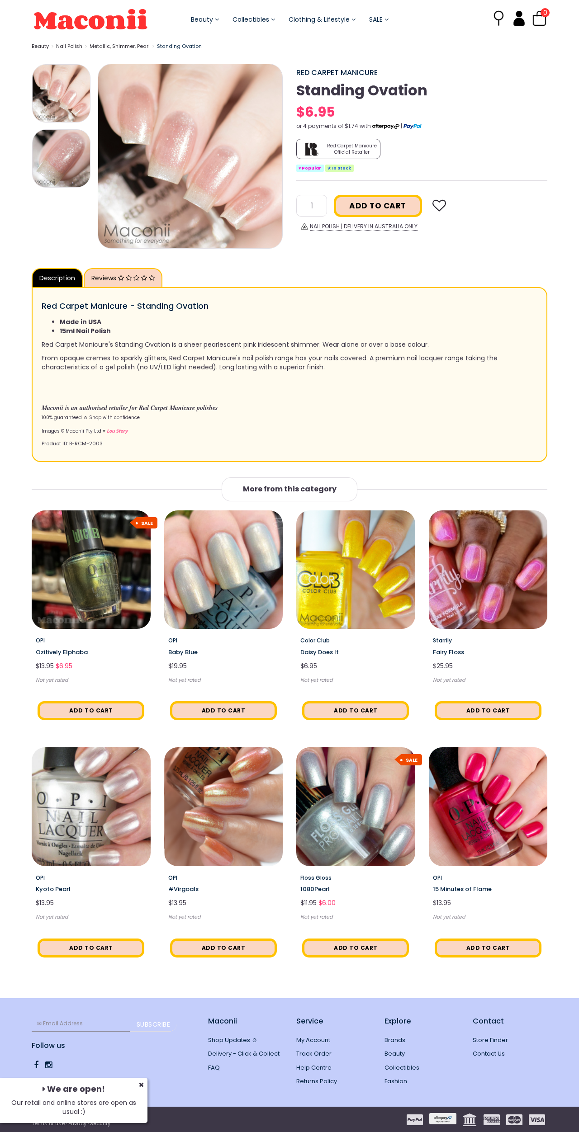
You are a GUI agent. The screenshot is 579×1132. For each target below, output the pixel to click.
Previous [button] (109, 156)
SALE (376, 19)
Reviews (104, 278)
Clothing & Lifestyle (320, 19)
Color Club (315, 640)
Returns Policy (316, 1081)
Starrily (442, 640)
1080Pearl (315, 889)
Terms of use (48, 1123)
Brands (394, 1040)
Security (100, 1123)
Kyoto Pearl (53, 889)
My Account (313, 1040)
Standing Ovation (179, 46)
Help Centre (314, 1067)
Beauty (203, 19)
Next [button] (271, 156)
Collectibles (252, 19)
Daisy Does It (319, 652)
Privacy (77, 1123)
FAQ (214, 1067)
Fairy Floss (448, 652)
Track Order (314, 1053)
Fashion (395, 1081)
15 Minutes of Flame (462, 889)
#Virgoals (183, 889)
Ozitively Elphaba (62, 652)
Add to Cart (377, 205)
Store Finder (490, 1040)
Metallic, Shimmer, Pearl (120, 46)
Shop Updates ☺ (232, 1040)
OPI (40, 640)
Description (57, 278)
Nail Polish (69, 46)
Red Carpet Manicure (337, 72)
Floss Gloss (316, 878)
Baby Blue (183, 652)
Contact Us (489, 1053)
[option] (190, 156)
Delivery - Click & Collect (244, 1053)
